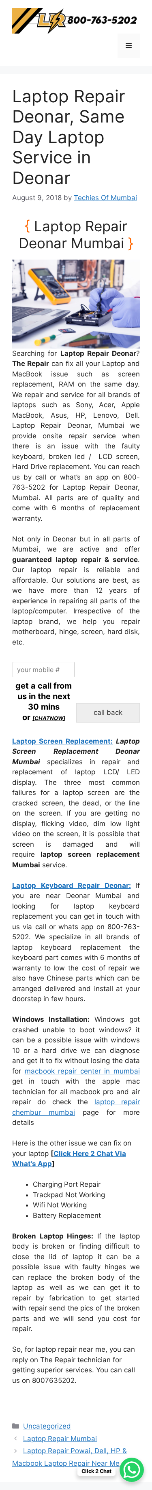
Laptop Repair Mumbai (60, 1439)
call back (108, 712)
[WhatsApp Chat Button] (132, 1470)
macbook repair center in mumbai (82, 1071)
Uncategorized (47, 1426)
